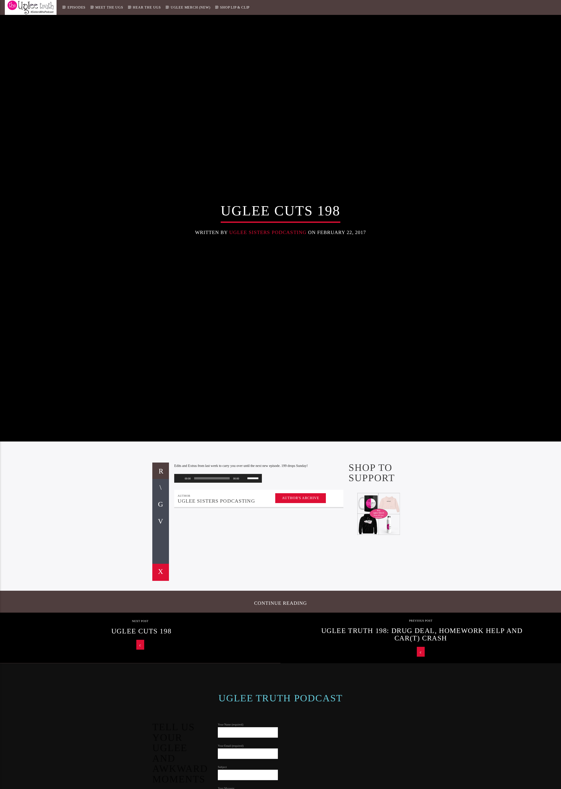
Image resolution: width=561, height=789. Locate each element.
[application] (218, 505)
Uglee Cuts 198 (141, 658)
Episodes (76, 7)
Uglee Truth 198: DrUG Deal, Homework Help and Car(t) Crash (422, 661)
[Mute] (244, 505)
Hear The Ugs (147, 7)
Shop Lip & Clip (235, 7)
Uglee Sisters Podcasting (268, 245)
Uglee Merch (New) (190, 7)
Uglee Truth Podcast (280, 725)
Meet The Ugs (109, 7)
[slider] (253, 505)
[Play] (180, 505)
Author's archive (300, 525)
